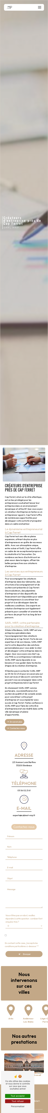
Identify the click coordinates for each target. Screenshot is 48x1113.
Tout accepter (18, 1096)
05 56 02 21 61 (24, 790)
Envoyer (27, 954)
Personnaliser (18, 1106)
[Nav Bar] (39, 7)
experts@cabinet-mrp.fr (24, 815)
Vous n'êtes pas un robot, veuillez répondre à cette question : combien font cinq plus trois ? (23, 918)
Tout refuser (18, 1101)
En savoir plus (16, 721)
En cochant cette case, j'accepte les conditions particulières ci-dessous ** (22, 945)
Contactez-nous (17, 728)
